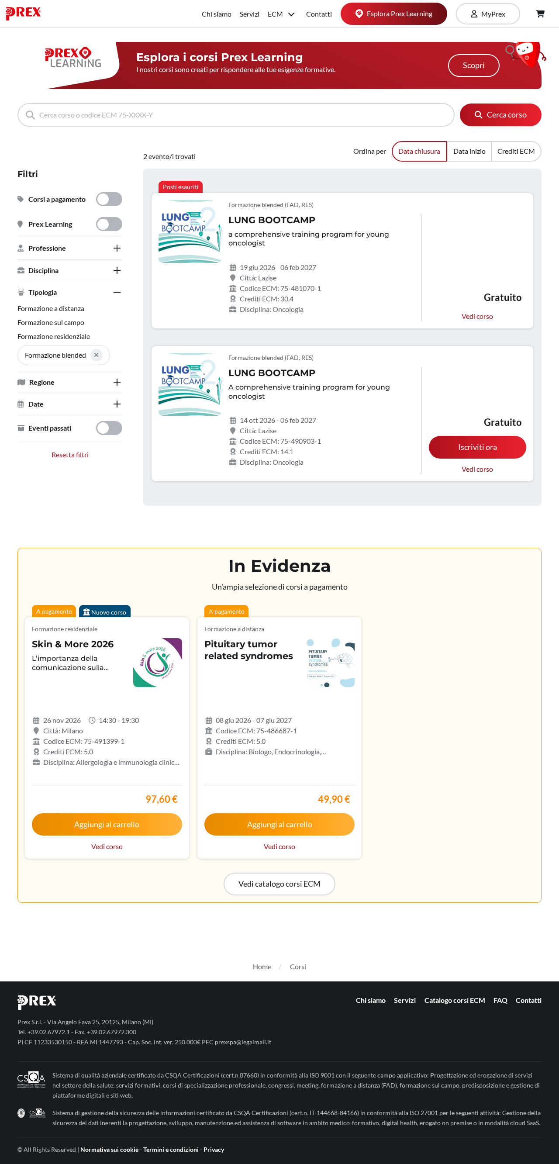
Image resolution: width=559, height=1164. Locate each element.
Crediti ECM (516, 151)
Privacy (214, 1149)
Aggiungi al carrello (106, 824)
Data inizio (469, 151)
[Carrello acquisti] (540, 14)
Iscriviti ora (477, 447)
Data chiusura (419, 151)
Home (262, 966)
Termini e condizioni (171, 1149)
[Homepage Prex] (27, 14)
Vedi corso (477, 316)
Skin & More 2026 (73, 644)
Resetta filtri (70, 454)
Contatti (319, 14)
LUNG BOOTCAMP (271, 219)
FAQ (500, 1000)
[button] (69, 248)
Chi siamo (216, 14)
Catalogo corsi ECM (454, 1000)
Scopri (474, 65)
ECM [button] (276, 14)
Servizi (249, 14)
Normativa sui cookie (109, 1149)
